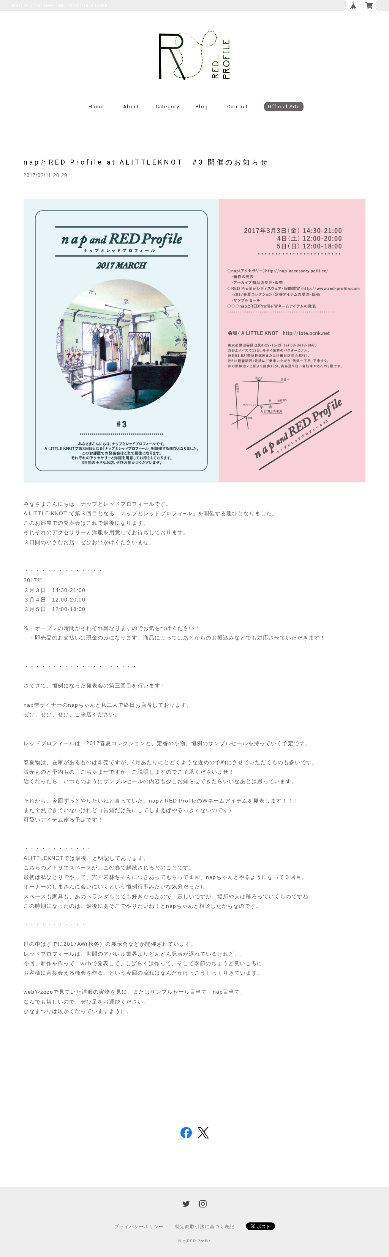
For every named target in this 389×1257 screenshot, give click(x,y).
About (131, 106)
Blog (202, 106)
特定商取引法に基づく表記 (204, 1226)
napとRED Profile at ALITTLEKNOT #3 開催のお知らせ (146, 162)
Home (96, 106)
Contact (237, 106)
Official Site (284, 106)
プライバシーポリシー (139, 1226)
